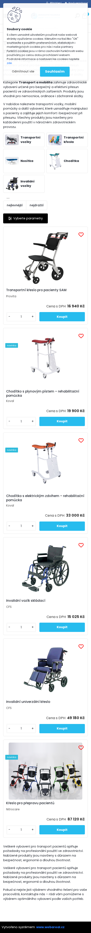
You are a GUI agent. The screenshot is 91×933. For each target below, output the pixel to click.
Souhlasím (55, 71)
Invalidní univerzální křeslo (28, 702)
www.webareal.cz (50, 927)
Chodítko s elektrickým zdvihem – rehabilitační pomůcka (45, 498)
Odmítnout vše (23, 71)
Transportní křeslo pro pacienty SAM (36, 290)
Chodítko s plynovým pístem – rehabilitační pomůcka (42, 393)
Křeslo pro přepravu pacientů (30, 803)
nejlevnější (15, 205)
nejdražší (37, 205)
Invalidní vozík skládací (25, 601)
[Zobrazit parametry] (25, 218)
